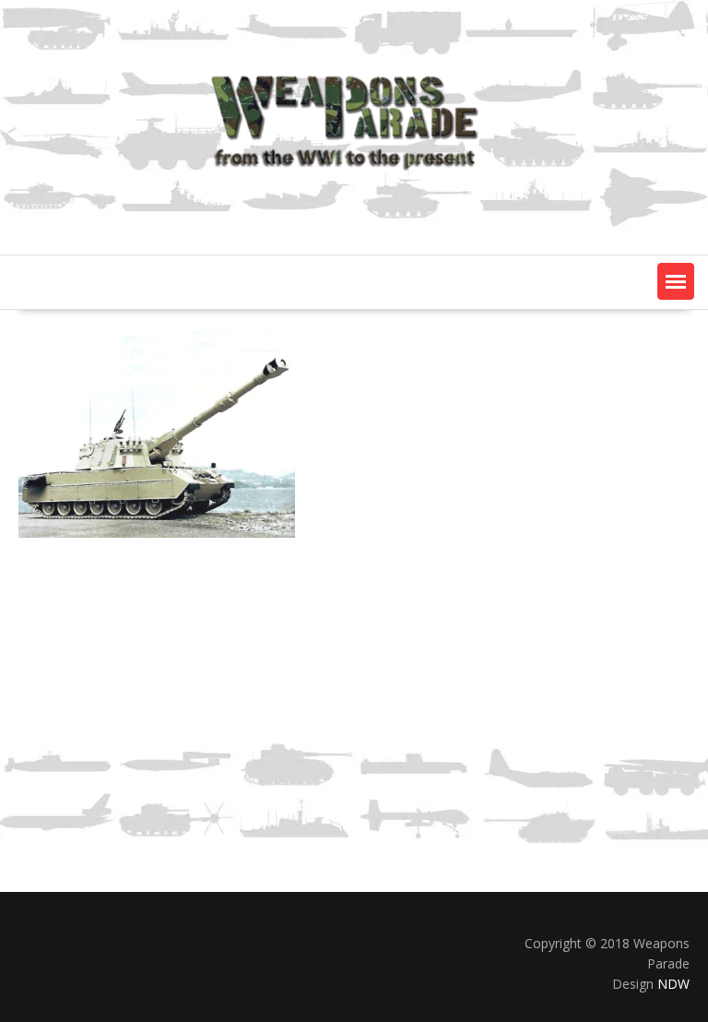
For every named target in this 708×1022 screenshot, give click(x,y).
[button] (675, 281)
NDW (673, 983)
